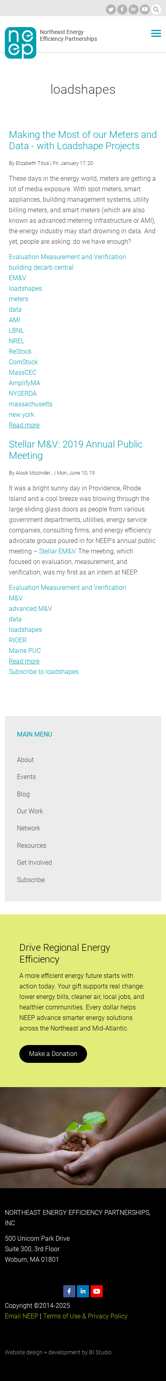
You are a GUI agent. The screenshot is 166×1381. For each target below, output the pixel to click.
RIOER (18, 640)
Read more (24, 425)
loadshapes (25, 288)
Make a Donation (53, 1054)
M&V (16, 598)
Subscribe (31, 880)
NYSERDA (23, 393)
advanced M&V (30, 608)
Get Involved (34, 862)
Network (28, 828)
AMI (14, 320)
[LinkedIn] (134, 9)
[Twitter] (111, 9)
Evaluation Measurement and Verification (67, 257)
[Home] (20, 43)
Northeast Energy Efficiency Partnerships (68, 35)
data (15, 309)
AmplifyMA (24, 383)
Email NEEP (21, 1316)
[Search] (156, 9)
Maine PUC (25, 651)
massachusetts (30, 404)
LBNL (16, 330)
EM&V (17, 278)
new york (21, 414)
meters (18, 299)
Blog (23, 794)
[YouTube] (145, 9)
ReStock (20, 351)
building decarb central (41, 267)
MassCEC (22, 372)
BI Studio (100, 1352)
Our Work (30, 811)
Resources (31, 845)
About (25, 760)
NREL (16, 341)
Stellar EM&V (57, 551)
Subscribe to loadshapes (44, 672)
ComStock (23, 362)
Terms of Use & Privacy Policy (85, 1316)
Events (26, 777)
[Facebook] (122, 9)
